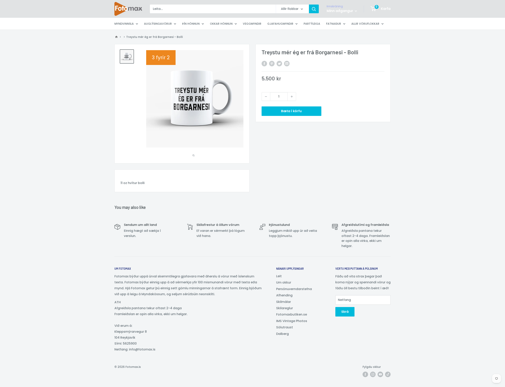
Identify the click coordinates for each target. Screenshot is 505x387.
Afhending (284, 295)
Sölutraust (284, 327)
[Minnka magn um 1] (266, 96)
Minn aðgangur (340, 10)
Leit (279, 276)
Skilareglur (284, 308)
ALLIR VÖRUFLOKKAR (365, 24)
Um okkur (283, 282)
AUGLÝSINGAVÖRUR (158, 24)
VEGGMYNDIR (252, 24)
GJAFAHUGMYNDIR (280, 24)
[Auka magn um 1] (292, 96)
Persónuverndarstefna (294, 289)
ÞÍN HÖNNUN (191, 24)
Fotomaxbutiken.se (291, 314)
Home (116, 37)
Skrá (345, 311)
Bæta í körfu (291, 111)
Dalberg (282, 334)
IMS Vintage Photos (291, 321)
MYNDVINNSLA (124, 24)
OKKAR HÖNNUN (221, 24)
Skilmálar (283, 302)
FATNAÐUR (333, 24)
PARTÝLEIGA (312, 24)
